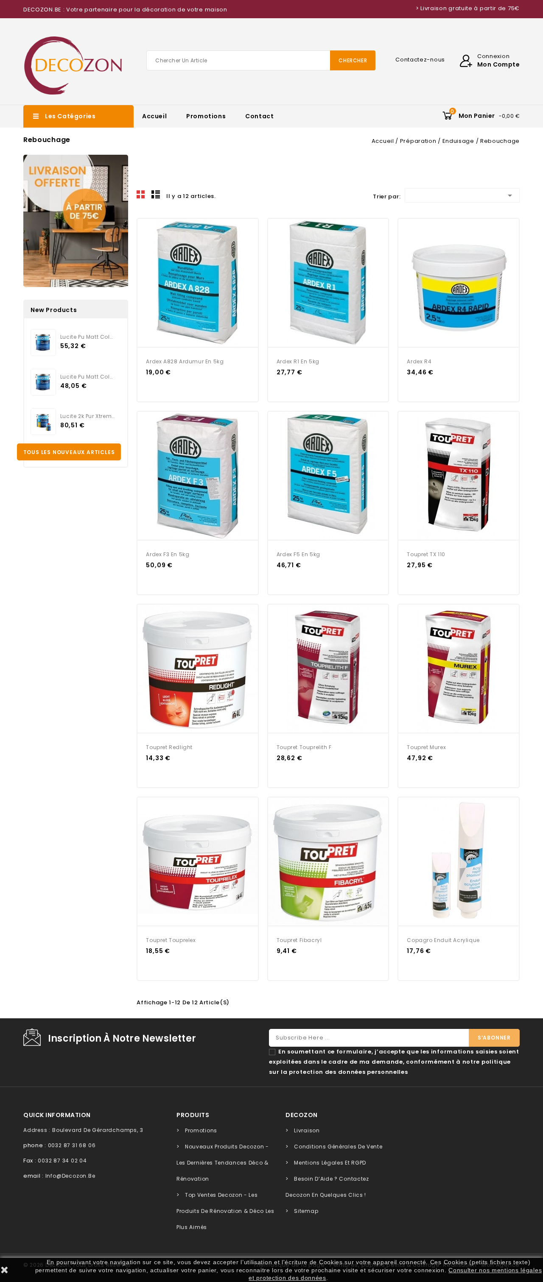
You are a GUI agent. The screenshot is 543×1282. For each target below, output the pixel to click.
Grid (141, 194)
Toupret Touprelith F (304, 747)
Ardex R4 (419, 361)
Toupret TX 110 (426, 554)
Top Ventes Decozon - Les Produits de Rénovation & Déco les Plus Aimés (225, 1211)
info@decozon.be (70, 1175)
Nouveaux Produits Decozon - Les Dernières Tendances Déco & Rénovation (222, 1162)
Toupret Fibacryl (299, 940)
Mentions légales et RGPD (330, 1162)
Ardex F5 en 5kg (298, 554)
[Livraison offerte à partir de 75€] (75, 221)
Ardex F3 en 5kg (167, 554)
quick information (57, 1115)
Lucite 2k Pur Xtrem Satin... (87, 416)
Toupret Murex (426, 747)
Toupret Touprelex (171, 940)
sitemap (306, 1211)
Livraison (306, 1130)
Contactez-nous (420, 60)
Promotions (206, 116)
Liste (155, 194)
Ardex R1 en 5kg (298, 361)
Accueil (154, 116)
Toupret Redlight (169, 747)
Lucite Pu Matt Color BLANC (87, 376)
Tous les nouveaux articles (69, 452)
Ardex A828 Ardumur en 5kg (185, 361)
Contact (259, 116)
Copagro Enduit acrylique (443, 940)
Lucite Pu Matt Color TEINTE (87, 336)
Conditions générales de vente (338, 1146)
